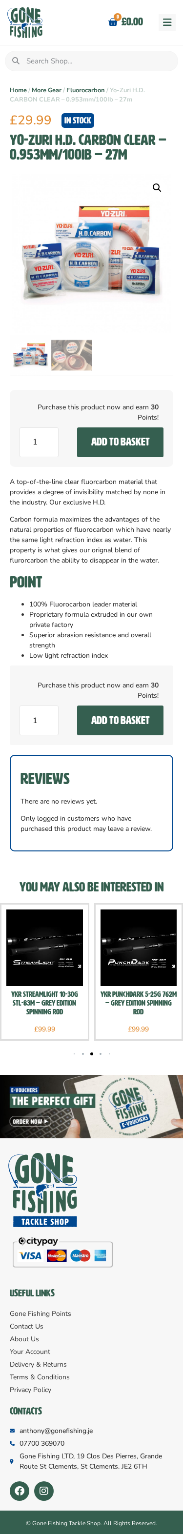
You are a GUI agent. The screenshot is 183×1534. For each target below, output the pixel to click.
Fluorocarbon (85, 90)
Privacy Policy (30, 1389)
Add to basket (120, 441)
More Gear (46, 90)
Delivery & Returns (38, 1364)
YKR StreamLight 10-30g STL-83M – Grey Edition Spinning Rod (44, 1003)
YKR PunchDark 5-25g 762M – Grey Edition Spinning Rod (139, 1003)
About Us (24, 1339)
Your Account (30, 1351)
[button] (167, 22)
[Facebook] (19, 1491)
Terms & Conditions (40, 1377)
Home (18, 90)
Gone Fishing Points (40, 1313)
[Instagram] (44, 1491)
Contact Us (26, 1326)
